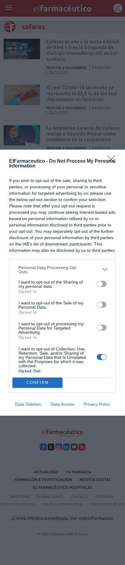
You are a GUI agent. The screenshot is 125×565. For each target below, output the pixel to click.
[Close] (113, 161)
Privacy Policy (97, 404)
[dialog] (62, 283)
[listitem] (62, 269)
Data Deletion (28, 404)
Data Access (62, 404)
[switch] (101, 284)
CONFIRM (37, 382)
